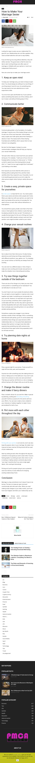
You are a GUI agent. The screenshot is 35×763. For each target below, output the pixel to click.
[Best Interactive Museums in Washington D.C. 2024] (6, 685)
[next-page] (5, 571)
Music (4, 629)
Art (3, 580)
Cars (4, 587)
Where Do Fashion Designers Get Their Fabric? (25, 518)
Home (3, 6)
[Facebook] (3, 21)
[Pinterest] (10, 21)
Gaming (5, 609)
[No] (33, 758)
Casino (4, 589)
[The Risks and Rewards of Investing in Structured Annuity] (6, 565)
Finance (5, 602)
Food (4, 604)
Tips (4, 648)
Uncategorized (6, 653)
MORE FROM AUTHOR (20, 543)
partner (18, 496)
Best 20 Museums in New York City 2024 (21, 690)
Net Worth (5, 631)
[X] (7, 21)
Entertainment (6, 599)
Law (4, 621)
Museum (5, 626)
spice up (19, 498)
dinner (7, 496)
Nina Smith (5, 17)
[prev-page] (3, 571)
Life (7, 6)
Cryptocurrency (7, 594)
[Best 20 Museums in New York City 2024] (6, 693)
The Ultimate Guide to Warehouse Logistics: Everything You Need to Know (21, 557)
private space (6, 194)
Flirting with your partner (9, 443)
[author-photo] (17, 533)
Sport (4, 641)
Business (5, 584)
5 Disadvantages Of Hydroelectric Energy (22, 675)
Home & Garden (7, 614)
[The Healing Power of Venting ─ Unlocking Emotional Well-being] (6, 549)
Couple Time (6, 592)
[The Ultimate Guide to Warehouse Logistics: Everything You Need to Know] (6, 557)
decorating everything (22, 396)
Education (5, 597)
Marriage (13, 496)
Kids (4, 619)
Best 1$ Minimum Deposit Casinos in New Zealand (8, 518)
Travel (4, 651)
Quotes (5, 636)
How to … (5, 616)
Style (4, 643)
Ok (17, 760)
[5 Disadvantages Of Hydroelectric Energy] (6, 677)
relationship (4, 498)
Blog (4, 582)
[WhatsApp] (14, 21)
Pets (4, 634)
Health (4, 611)
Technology (6, 646)
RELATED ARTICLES (8, 543)
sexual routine (12, 498)
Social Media (6, 638)
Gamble (5, 607)
